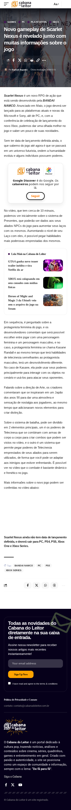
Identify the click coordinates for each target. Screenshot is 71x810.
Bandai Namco (24, 565)
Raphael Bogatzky (20, 70)
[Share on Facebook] (13, 60)
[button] (7, 4)
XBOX (56, 22)
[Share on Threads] (54, 585)
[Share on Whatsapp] (25, 60)
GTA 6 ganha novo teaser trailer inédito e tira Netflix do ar (23, 265)
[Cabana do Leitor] (21, 4)
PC (23, 22)
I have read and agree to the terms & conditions (35, 684)
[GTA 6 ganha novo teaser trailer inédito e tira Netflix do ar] (53, 265)
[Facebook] (6, 785)
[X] (12, 785)
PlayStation (39, 22)
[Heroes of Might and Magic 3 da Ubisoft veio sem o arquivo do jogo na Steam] (53, 300)
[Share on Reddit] (32, 60)
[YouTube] (20, 785)
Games (11, 22)
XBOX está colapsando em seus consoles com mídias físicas (24, 283)
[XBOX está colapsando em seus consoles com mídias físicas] (53, 283)
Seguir (35, 196)
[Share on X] (19, 60)
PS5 (48, 565)
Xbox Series (13, 570)
